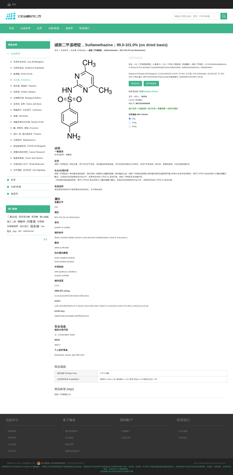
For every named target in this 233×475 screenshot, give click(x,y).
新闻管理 (12, 431)
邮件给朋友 (151, 83)
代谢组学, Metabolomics (24, 140)
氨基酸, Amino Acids (22, 74)
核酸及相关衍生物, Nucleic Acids (28, 122)
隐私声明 (69, 444)
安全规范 (69, 438)
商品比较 (135, 83)
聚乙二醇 (11, 221)
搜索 (223, 16)
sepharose (28, 231)
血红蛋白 (24, 226)
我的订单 (126, 438)
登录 (14, 4)
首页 (11, 28)
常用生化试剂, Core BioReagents (28, 62)
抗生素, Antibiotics (22, 80)
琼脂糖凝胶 (12, 226)
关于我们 (12, 451)
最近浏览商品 (71, 431)
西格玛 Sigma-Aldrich (148, 91)
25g (133, 119)
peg (14, 231)
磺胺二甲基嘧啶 (61, 394)
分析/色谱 (53, 28)
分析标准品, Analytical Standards (28, 68)
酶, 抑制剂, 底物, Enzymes (25, 128)
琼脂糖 (40, 221)
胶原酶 (35, 217)
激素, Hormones (20, 116)
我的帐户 (126, 431)
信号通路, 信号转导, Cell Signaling (29, 170)
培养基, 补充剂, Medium (24, 92)
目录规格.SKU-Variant (138, 114)
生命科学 (25, 28)
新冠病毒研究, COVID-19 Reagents (29, 146)
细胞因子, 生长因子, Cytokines (27, 110)
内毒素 (31, 221)
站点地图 (183, 431)
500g (134, 126)
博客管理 (12, 438)
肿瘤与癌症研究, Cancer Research (29, 152)
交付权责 (12, 444)
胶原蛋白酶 (24, 217)
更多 (45, 239)
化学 (39, 28)
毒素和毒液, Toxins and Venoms (28, 158)
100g (134, 123)
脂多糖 (34, 226)
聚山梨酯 (44, 217)
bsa (43, 226)
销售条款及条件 (72, 451)
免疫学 (69, 28)
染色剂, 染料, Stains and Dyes (27, 104)
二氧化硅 (12, 216)
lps (9, 231)
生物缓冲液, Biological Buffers (27, 98)
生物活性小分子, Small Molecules (28, 164)
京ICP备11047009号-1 (76, 463)
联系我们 (84, 28)
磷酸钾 (21, 221)
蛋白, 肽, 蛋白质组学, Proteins (27, 134)
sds (20, 231)
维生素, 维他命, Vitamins (24, 86)
